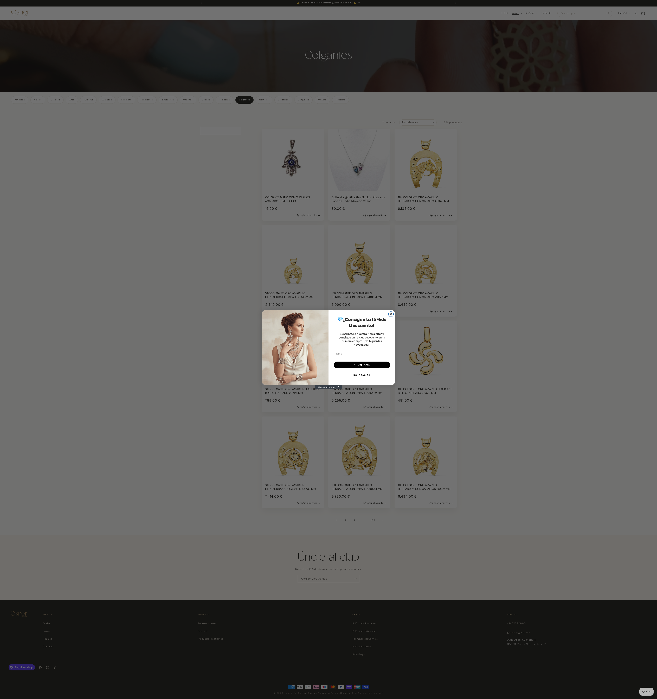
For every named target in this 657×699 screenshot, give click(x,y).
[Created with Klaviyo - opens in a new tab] (328, 387)
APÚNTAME (362, 365)
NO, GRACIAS (361, 375)
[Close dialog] (391, 314)
